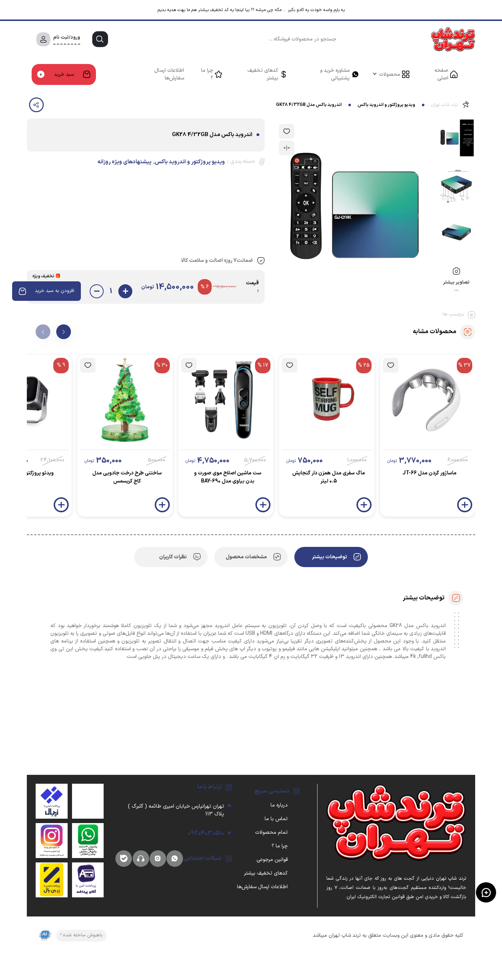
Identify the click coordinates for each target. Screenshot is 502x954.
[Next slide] (63, 331)
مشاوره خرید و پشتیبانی (335, 74)
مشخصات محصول (246, 557)
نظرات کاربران (173, 557)
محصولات (389, 74)
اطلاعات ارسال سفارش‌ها (169, 74)
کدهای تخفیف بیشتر (262, 74)
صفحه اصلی (441, 74)
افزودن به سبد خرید (54, 291)
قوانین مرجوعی (272, 860)
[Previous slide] (43, 331)
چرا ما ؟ (207, 74)
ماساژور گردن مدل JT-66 (429, 473)
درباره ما (279, 805)
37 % (464, 365)
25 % (364, 365)
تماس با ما (276, 819)
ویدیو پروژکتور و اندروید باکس (386, 105)
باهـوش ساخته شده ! (81, 935)
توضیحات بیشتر (329, 557)
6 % (205, 287)
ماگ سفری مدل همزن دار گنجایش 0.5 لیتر (328, 477)
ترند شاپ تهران (444, 105)
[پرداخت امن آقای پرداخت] (88, 880)
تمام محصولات (271, 832)
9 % (61, 365)
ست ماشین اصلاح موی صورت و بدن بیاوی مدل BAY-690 (227, 477)
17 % (263, 365)
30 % (162, 365)
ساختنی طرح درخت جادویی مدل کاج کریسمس (127, 477)
